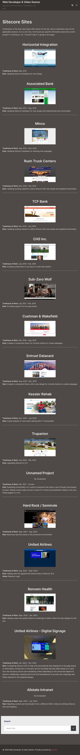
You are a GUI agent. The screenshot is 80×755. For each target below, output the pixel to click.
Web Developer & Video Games (21, 2)
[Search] (73, 728)
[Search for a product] (72, 5)
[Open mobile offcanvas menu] (77, 5)
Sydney (54, 750)
